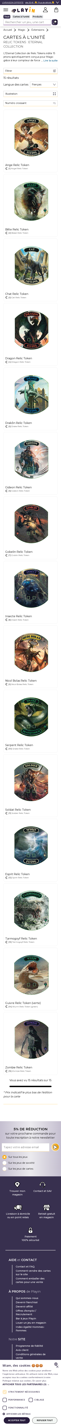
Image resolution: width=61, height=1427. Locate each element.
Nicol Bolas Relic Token (21, 680)
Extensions (37, 29)
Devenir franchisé (27, 1302)
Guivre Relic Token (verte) (23, 1003)
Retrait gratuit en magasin (46, 1215)
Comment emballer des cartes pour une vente (30, 1280)
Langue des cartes (15, 84)
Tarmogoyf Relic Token (21, 938)
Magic (21, 29)
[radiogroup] (30, 17)
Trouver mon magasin (17, 1193)
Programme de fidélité (29, 1345)
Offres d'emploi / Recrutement (26, 1312)
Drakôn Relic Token (18, 423)
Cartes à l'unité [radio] (21, 16)
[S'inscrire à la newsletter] (55, 1147)
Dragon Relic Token (18, 358)
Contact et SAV (42, 1191)
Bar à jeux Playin (26, 1318)
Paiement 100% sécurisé (30, 1238)
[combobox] (44, 85)
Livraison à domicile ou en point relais (18, 1215)
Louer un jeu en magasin (31, 1322)
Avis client (22, 1350)
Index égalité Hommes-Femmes (30, 1328)
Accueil (7, 29)
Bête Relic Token (16, 229)
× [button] (57, 1367)
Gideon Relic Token (18, 487)
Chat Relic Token (16, 294)
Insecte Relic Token (18, 616)
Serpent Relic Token (19, 745)
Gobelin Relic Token (19, 551)
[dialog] (30, 1393)
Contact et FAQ (25, 1266)
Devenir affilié (24, 1306)
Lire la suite (50, 60)
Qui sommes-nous (27, 1298)
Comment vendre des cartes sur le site (33, 1272)
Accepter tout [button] (16, 1420)
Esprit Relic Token (17, 874)
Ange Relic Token (17, 165)
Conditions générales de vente (31, 1356)
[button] (30, 1384)
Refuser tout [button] (45, 1420)
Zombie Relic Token (18, 1067)
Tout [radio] (6, 16)
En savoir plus (39, 1380)
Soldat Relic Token (18, 809)
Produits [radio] (37, 16)
